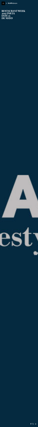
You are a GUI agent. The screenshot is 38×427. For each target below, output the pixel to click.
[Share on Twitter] (33, 424)
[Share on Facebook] (31, 424)
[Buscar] (6, 3)
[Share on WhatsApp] (35, 424)
